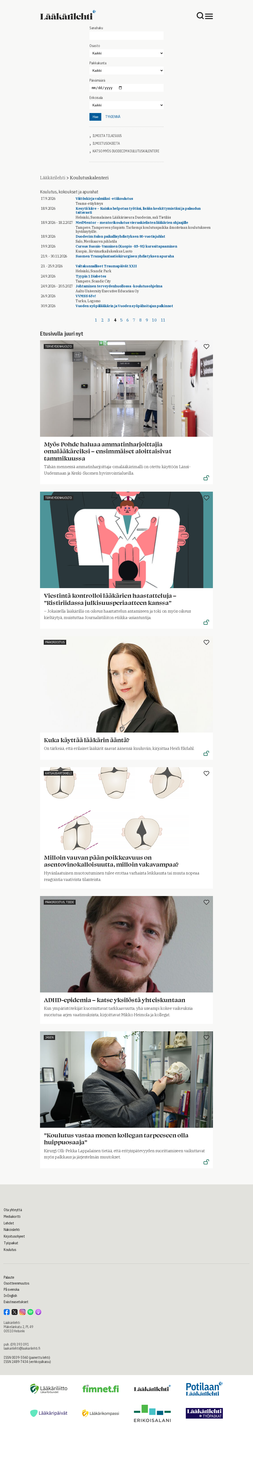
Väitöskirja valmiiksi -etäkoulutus (104, 198)
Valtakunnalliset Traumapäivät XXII (106, 266)
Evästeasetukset (16, 1302)
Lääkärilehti (52, 178)
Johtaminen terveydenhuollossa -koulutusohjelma (119, 286)
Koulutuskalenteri (89, 178)
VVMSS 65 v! (86, 296)
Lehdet (9, 1223)
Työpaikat (11, 1243)
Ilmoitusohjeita (106, 143)
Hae (95, 117)
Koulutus (10, 1249)
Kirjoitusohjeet (14, 1236)
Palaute (9, 1277)
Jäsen (49, 1037)
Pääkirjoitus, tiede (59, 902)
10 (154, 320)
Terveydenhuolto (58, 346)
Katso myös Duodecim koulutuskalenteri (126, 151)
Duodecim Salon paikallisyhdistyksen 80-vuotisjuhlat (120, 236)
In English (10, 1295)
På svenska (11, 1289)
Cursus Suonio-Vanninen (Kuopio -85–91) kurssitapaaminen (126, 246)
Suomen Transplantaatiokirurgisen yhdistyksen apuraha (125, 256)
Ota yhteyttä (13, 1210)
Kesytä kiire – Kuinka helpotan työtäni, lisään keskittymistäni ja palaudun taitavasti (138, 210)
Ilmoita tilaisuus (107, 136)
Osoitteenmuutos (16, 1283)
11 (163, 320)
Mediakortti (12, 1216)
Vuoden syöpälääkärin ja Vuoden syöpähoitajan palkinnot (124, 306)
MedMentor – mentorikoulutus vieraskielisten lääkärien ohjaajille (132, 222)
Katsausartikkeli (58, 773)
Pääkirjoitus (55, 642)
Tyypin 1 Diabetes (91, 276)
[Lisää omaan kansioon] (206, 347)
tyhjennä (112, 117)
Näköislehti (12, 1229)
